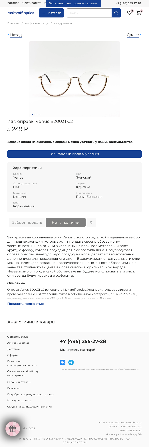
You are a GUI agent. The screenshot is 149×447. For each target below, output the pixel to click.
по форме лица (36, 23)
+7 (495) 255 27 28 (128, 3)
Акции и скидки (18, 343)
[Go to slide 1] (32, 114)
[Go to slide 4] (40, 114)
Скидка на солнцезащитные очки (29, 406)
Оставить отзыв (17, 336)
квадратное (63, 23)
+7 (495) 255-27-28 (83, 341)
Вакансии (13, 388)
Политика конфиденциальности (22, 363)
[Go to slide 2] (35, 114)
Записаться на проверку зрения (74, 154)
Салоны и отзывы (19, 382)
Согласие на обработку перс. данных (23, 373)
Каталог (13, 3)
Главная (13, 23)
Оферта (12, 355)
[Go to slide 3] (37, 114)
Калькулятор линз (19, 400)
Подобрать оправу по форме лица (30, 394)
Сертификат (31, 3)
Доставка (13, 349)
